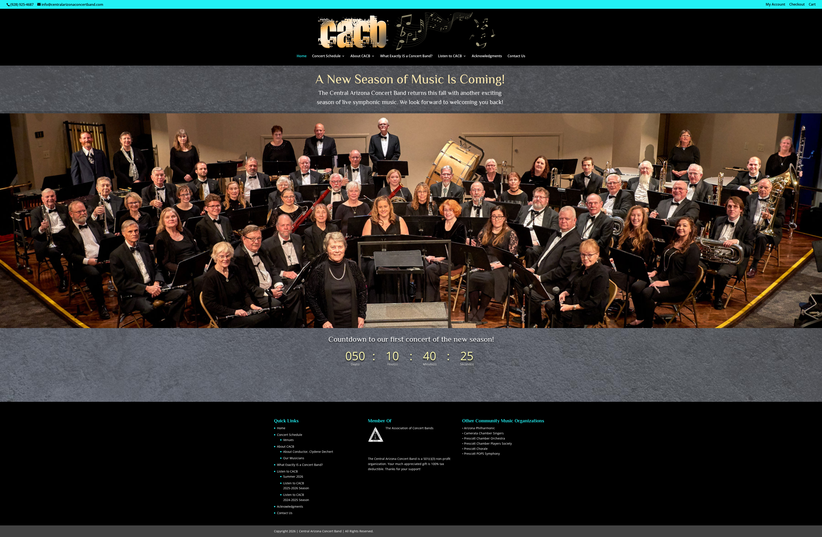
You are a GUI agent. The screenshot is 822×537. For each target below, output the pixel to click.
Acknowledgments (487, 56)
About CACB (360, 56)
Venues (288, 440)
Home (302, 56)
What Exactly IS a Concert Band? (406, 56)
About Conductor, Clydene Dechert (308, 452)
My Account (775, 5)
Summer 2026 (293, 476)
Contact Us (516, 56)
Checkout (797, 5)
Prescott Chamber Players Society (488, 443)
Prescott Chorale (476, 449)
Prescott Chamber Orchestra (484, 438)
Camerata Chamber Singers (484, 433)
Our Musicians (293, 458)
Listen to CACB (450, 56)
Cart (812, 5)
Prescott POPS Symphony (482, 454)
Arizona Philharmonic (479, 428)
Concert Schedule (326, 56)
